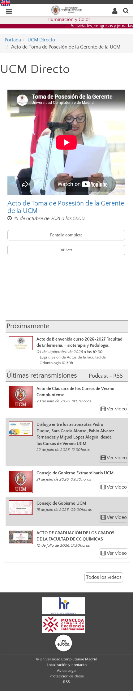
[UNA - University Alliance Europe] (63, 642)
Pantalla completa (66, 235)
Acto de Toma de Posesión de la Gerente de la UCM (65, 207)
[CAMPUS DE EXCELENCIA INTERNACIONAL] (63, 624)
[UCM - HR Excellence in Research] (63, 605)
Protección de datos (66, 676)
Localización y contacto (67, 665)
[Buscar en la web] (126, 10)
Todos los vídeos (104, 577)
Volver (66, 250)
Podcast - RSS (106, 376)
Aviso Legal (66, 670)
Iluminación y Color (69, 19)
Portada (13, 40)
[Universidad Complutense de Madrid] (66, 9)
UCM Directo (41, 40)
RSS (66, 682)
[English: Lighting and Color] (5, 3)
